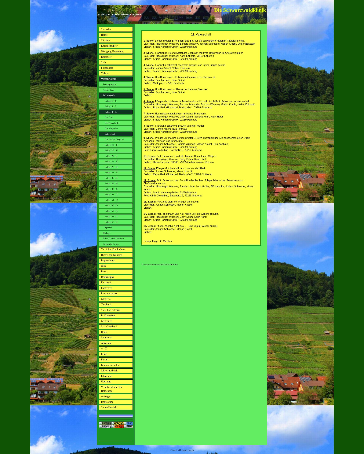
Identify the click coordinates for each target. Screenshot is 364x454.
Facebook (106, 282)
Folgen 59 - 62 (111, 211)
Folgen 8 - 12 (111, 112)
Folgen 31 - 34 (111, 172)
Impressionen (108, 260)
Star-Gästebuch (109, 326)
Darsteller (106, 56)
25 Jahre (105, 40)
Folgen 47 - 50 (111, 194)
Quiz (103, 266)
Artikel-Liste (108, 90)
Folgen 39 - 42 (111, 183)
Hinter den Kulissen (111, 255)
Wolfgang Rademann (112, 51)
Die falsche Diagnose (114, 139)
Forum (104, 359)
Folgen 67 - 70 (111, 222)
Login (191, 450)
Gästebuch (106, 321)
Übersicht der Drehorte (113, 238)
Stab (103, 62)
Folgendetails (109, 95)
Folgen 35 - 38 (111, 178)
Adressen (106, 343)
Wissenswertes (108, 78)
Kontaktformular (110, 365)
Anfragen (106, 396)
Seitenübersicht (109, 407)
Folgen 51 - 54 (111, 200)
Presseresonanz (109, 293)
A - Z (104, 348)
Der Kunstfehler (112, 123)
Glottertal (106, 299)
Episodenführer (109, 45)
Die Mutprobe (111, 128)
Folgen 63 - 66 (111, 216)
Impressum (107, 401)
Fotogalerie (107, 67)
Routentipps (107, 277)
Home (104, 34)
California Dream (110, 244)
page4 (184, 450)
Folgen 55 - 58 (111, 205)
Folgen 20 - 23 (111, 156)
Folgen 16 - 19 (111, 150)
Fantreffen (106, 288)
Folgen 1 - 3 (110, 101)
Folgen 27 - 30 (111, 167)
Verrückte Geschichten (113, 249)
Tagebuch (106, 304)
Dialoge (106, 233)
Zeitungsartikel (109, 84)
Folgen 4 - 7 (110, 106)
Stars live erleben (110, 310)
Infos (104, 271)
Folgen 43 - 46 (111, 189)
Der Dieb (109, 117)
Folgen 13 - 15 (111, 145)
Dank (104, 332)
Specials (108, 227)
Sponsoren (106, 337)
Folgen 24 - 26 (111, 161)
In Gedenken (108, 315)
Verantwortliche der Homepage (111, 389)
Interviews (106, 376)
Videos (104, 73)
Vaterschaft (110, 134)
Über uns (106, 381)
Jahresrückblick (109, 370)
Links (104, 354)
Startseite (106, 29)
